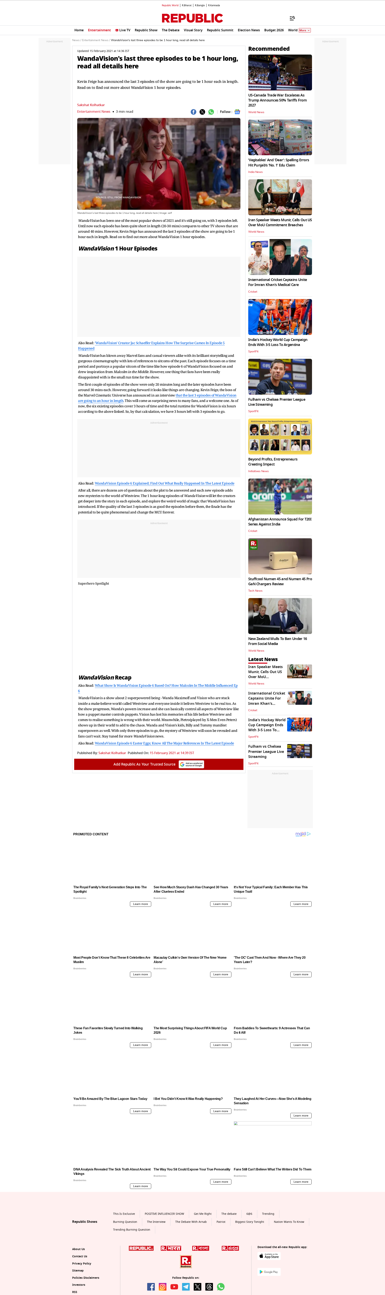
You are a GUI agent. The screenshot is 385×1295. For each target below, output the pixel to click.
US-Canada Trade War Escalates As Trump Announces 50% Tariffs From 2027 (277, 100)
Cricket (252, 291)
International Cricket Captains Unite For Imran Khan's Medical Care (277, 282)
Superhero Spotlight (93, 583)
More (302, 30)
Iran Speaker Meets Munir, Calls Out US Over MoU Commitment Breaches (280, 222)
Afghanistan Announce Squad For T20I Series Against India (279, 522)
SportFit (253, 351)
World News (256, 112)
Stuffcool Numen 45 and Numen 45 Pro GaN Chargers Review (280, 581)
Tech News (255, 590)
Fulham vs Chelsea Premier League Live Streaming (276, 402)
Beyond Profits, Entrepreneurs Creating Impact (272, 462)
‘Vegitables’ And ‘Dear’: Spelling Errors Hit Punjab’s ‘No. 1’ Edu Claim (278, 162)
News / (76, 40)
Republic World (170, 5)
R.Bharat (186, 5)
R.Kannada (214, 5)
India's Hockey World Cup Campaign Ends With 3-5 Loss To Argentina (277, 342)
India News (255, 172)
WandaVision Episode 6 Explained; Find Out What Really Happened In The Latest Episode (164, 483)
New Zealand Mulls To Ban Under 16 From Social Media (277, 641)
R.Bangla (200, 5)
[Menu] (290, 18)
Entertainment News (93, 111)
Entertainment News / (96, 40)
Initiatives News (258, 471)
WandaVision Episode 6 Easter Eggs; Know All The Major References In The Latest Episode (164, 743)
